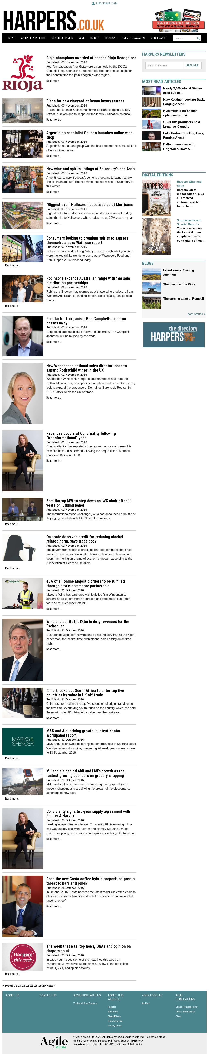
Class (178, 1016)
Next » (51, 985)
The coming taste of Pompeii (183, 298)
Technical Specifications (85, 1003)
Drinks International (185, 1011)
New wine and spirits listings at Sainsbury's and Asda (90, 168)
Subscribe (192, 65)
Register (112, 1007)
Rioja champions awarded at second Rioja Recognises (91, 57)
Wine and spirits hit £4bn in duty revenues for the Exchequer (87, 624)
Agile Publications (185, 997)
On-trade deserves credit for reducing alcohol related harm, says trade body (84, 539)
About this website (116, 997)
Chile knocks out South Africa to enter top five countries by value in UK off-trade (85, 693)
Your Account (152, 995)
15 (23, 985)
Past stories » (197, 314)
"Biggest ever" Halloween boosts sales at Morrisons (89, 204)
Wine (82, 38)
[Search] (198, 38)
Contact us (48, 995)
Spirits (95, 38)
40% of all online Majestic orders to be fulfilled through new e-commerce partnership (85, 583)
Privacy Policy (115, 1025)
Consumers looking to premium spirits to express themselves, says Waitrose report (87, 240)
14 (19, 985)
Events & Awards (133, 38)
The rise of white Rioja (179, 284)
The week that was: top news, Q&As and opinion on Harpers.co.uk (88, 948)
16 (27, 985)
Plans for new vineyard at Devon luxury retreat (85, 101)
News (11, 38)
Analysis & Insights (33, 38)
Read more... (53, 80)
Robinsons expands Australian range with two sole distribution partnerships (88, 280)
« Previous (9, 985)
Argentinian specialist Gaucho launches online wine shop (89, 135)
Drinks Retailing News (186, 1007)
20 (44, 985)
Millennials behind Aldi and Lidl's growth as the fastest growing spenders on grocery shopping (85, 773)
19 (40, 985)
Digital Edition (114, 1016)
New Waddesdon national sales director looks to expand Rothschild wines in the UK (86, 368)
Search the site (115, 1021)
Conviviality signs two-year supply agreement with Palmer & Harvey (88, 813)
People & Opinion (62, 38)
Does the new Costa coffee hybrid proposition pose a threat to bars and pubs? (90, 881)
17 (31, 985)
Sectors (110, 38)
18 (36, 985)
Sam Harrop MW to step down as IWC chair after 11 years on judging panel (89, 503)
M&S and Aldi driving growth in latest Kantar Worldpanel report (83, 733)
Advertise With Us (87, 995)
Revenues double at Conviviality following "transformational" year (81, 435)
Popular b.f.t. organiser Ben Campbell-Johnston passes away (86, 321)
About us (12, 995)
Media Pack (158, 38)
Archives (146, 1003)
